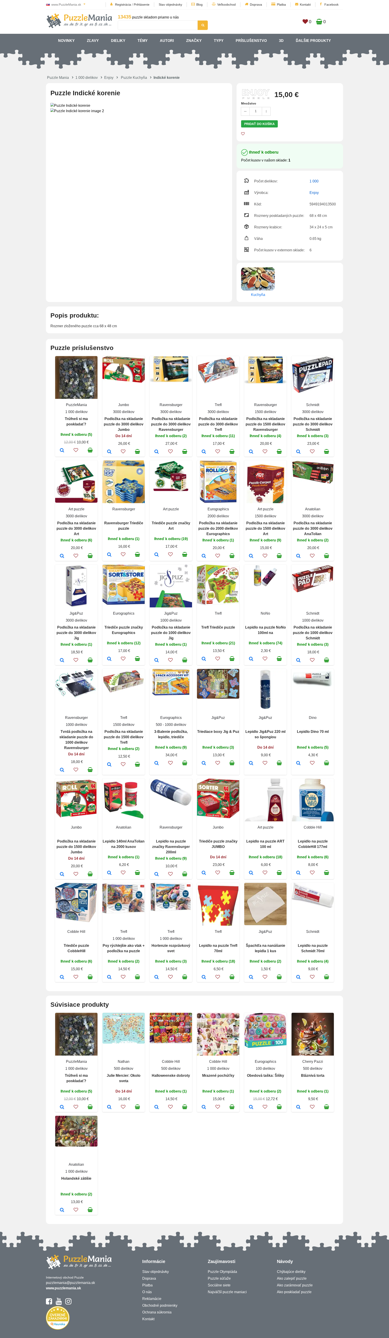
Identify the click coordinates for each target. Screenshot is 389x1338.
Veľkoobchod (226, 4)
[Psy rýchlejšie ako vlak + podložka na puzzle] (109, 977)
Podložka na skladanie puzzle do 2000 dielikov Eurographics (218, 528)
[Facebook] (49, 1303)
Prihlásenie (141, 4)
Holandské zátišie (76, 1178)
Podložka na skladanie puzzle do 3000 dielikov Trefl (218, 424)
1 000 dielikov (86, 78)
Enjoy (108, 78)
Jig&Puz (76, 613)
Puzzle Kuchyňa (134, 78)
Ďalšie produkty (313, 41)
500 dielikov (123, 1068)
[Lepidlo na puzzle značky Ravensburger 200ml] (156, 874)
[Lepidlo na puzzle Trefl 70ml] (204, 977)
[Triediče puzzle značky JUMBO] (204, 873)
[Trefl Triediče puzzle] (204, 659)
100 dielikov (265, 1068)
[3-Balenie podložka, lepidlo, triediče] (156, 763)
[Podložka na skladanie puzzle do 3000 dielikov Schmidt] (298, 452)
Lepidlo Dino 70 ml (313, 732)
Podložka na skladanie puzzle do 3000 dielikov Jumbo (123, 424)
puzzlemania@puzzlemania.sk (70, 1283)
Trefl (218, 405)
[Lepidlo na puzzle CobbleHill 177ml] (298, 873)
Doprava (256, 4)
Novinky (66, 41)
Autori (167, 41)
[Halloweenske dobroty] (156, 1107)
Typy (219, 41)
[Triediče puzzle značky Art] (156, 555)
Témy (143, 41)
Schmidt (312, 405)
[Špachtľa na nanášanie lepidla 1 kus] (251, 977)
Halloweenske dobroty (171, 1075)
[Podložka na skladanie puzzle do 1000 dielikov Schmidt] (298, 660)
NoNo (265, 613)
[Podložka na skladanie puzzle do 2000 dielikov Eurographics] (204, 556)
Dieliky (118, 41)
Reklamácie (151, 1299)
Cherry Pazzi (312, 1061)
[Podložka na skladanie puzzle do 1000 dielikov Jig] (156, 660)
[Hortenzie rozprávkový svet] (156, 977)
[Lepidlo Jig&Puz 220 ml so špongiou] (251, 763)
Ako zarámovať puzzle (295, 1285)
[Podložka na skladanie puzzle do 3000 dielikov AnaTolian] (298, 556)
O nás (147, 1292)
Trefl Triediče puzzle (218, 627)
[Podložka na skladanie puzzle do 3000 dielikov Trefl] (204, 452)
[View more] (123, 381)
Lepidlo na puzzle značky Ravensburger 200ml (171, 846)
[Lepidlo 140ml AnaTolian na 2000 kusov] (109, 873)
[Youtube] (59, 1303)
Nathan (123, 1061)
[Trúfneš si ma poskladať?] (62, 451)
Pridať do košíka (259, 124)
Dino (313, 718)
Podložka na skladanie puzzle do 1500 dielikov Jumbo (76, 846)
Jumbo (123, 405)
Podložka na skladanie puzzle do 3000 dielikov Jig (76, 632)
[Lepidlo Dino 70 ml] (298, 763)
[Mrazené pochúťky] (204, 1107)
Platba (281, 4)
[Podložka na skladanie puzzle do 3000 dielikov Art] (62, 556)
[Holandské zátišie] (62, 1210)
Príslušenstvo (251, 41)
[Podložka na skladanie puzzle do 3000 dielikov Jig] (62, 660)
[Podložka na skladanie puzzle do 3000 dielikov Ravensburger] (156, 452)
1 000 (314, 181)
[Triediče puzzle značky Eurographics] (109, 659)
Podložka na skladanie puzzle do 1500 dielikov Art (265, 528)
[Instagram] (68, 1303)
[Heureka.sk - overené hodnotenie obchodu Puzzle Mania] (58, 1328)
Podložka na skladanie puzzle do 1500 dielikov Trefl (123, 737)
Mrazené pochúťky (218, 1075)
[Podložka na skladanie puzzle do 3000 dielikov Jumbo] (109, 452)
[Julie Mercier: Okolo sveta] (109, 1107)
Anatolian (312, 509)
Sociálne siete (219, 1285)
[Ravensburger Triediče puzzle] (109, 555)
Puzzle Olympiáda (222, 1272)
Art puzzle (76, 509)
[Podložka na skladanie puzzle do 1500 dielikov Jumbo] (62, 874)
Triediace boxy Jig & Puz (218, 732)
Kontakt (305, 4)
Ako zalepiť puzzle (292, 1278)
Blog (199, 4)
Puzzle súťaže (219, 1278)
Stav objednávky (170, 4)
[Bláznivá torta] (298, 1107)
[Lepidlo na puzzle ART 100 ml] (251, 873)
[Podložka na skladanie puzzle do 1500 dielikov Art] (251, 556)
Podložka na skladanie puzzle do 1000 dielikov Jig (171, 632)
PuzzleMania (76, 405)
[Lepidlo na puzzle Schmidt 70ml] (298, 977)
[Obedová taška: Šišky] (251, 1107)
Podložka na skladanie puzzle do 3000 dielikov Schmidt (312, 424)
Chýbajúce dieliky (291, 1272)
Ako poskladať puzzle (294, 1292)
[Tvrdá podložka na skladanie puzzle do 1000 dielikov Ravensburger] (62, 770)
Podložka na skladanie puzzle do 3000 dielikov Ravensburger (171, 424)
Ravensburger (171, 405)
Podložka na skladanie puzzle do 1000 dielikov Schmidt (312, 632)
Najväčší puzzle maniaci (227, 1292)
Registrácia (123, 4)
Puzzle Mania (58, 78)
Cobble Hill (313, 827)
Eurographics (218, 509)
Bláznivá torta (312, 1075)
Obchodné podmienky (159, 1305)
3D (281, 41)
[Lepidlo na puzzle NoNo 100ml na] (251, 659)
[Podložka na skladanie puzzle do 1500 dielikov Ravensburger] (251, 452)
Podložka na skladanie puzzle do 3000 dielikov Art (76, 528)
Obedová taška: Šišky (265, 1075)
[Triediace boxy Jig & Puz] (204, 763)
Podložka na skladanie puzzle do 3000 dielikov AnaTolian (312, 528)
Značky (194, 41)
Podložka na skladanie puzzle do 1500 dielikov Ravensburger (265, 424)
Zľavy (93, 41)
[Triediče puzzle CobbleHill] (62, 977)
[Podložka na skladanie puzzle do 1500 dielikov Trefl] (109, 765)
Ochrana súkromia (157, 1312)
